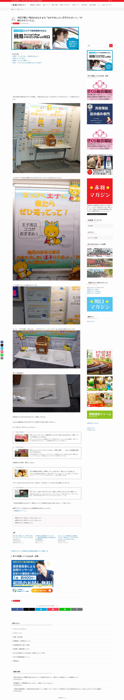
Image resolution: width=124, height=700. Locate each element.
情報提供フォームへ (20, 510)
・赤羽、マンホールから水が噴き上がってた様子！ (26, 62)
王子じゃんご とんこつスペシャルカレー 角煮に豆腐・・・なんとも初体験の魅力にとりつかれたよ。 (54, 451)
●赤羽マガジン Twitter (93, 289)
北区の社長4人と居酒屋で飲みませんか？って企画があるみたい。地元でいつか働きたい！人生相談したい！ (46, 678)
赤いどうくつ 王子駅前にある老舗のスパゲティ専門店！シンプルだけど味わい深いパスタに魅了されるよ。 (68, 537)
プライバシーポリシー (20, 629)
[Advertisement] (47, 78)
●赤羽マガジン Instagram (93, 291)
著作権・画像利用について (21, 649)
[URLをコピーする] (77, 609)
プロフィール (17, 633)
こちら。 (40, 518)
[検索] (111, 1)
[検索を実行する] (111, 45)
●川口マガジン (91, 321)
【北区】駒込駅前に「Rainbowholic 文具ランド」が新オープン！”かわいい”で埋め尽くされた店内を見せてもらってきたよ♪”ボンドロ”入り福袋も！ (58, 690)
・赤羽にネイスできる (18, 58)
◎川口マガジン (91, 428)
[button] (17, 609)
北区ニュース (16, 23)
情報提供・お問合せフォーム (22, 641)
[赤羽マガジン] (18, 5)
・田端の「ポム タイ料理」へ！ (21, 60)
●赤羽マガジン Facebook (93, 293)
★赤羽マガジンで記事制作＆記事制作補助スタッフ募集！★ (29, 551)
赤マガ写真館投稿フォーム (21, 657)
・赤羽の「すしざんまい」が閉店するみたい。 (25, 56)
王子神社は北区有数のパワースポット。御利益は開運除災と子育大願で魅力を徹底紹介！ (45, 537)
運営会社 (16, 661)
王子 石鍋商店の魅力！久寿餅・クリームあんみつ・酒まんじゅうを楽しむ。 (53, 471)
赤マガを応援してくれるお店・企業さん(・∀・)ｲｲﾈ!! (29, 653)
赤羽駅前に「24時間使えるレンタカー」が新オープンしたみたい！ (33, 684)
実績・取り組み (18, 637)
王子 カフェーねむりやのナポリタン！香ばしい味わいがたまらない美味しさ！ (53, 491)
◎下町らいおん (91, 430)
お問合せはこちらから (93, 423)
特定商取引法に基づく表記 (21, 645)
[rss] (109, 1)
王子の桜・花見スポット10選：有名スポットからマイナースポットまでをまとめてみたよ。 (23, 537)
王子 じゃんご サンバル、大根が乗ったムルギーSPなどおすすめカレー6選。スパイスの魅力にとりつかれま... (54, 436)
